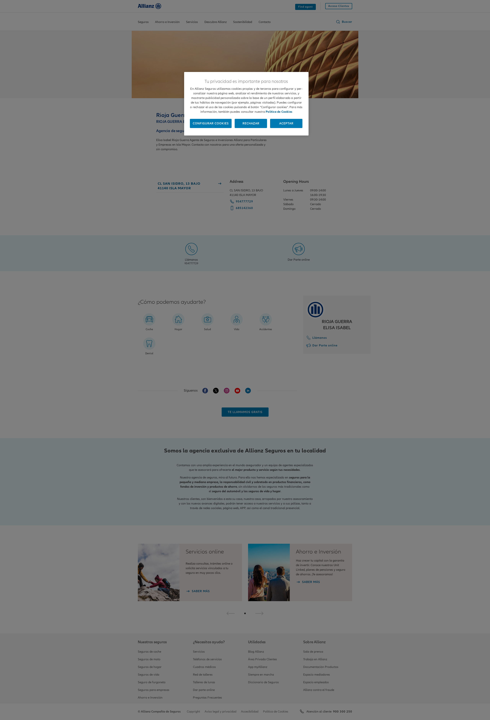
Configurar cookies (211, 123)
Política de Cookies (279, 112)
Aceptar (286, 123)
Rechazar (251, 123)
